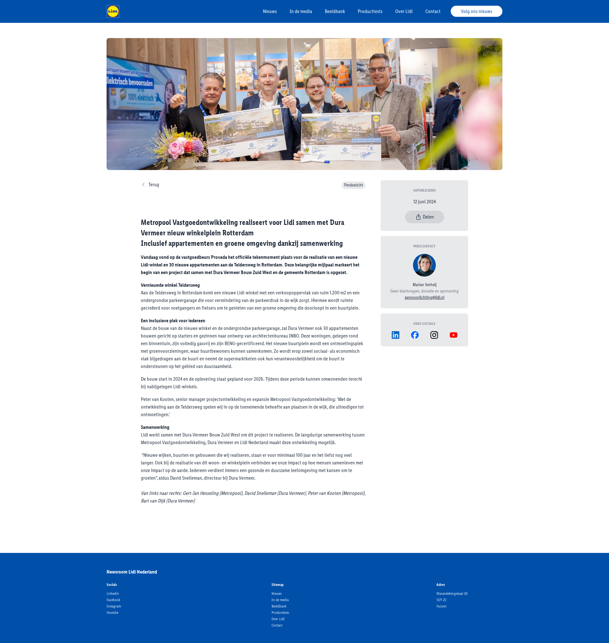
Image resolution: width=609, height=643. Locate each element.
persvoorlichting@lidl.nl (424, 297)
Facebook (113, 600)
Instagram (114, 606)
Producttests (370, 11)
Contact (433, 11)
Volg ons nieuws (476, 11)
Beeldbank (335, 11)
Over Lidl (404, 11)
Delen (428, 217)
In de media (301, 11)
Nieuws (270, 11)
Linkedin (113, 593)
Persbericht (353, 185)
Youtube (112, 612)
